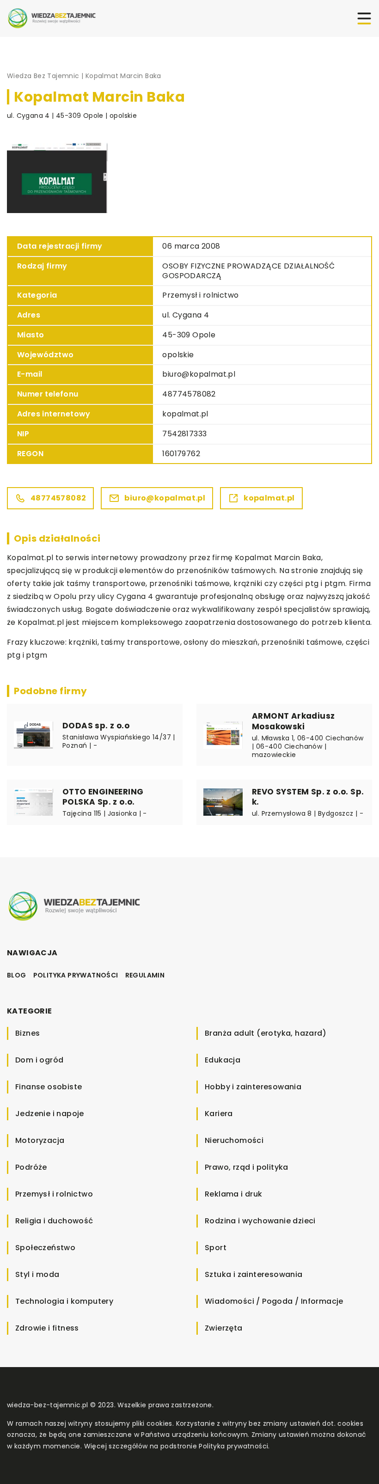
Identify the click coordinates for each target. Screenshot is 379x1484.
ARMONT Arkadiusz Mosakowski (293, 721)
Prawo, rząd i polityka (246, 1167)
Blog (16, 975)
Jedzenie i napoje (49, 1113)
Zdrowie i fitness (47, 1328)
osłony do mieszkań (220, 642)
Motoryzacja (39, 1140)
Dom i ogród (39, 1060)
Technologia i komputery (64, 1301)
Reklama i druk (234, 1194)
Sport (215, 1247)
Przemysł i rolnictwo (200, 295)
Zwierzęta (224, 1328)
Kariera (219, 1113)
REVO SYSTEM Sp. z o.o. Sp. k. (308, 797)
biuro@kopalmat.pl (198, 374)
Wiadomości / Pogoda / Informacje (274, 1301)
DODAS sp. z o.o (95, 726)
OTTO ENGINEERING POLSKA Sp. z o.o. (102, 797)
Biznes (27, 1033)
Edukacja (222, 1060)
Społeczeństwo (45, 1247)
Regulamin (145, 975)
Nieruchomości (234, 1140)
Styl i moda (37, 1274)
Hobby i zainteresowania (253, 1086)
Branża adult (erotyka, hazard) (265, 1033)
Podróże (31, 1167)
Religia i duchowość (54, 1220)
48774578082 (188, 394)
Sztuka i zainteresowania (254, 1274)
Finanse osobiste (48, 1086)
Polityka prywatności (75, 975)
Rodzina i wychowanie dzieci (260, 1220)
